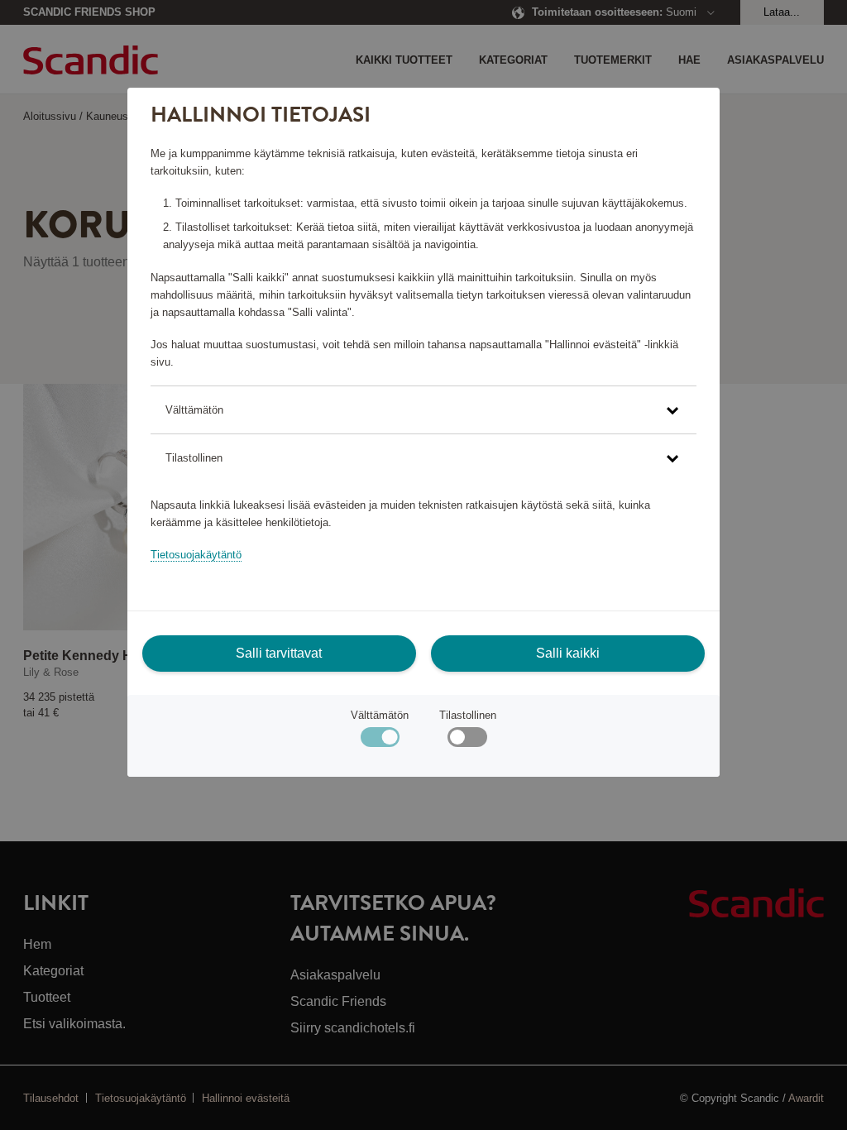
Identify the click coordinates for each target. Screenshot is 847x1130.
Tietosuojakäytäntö (196, 554)
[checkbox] (466, 741)
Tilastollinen (467, 715)
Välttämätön (380, 715)
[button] (423, 409)
